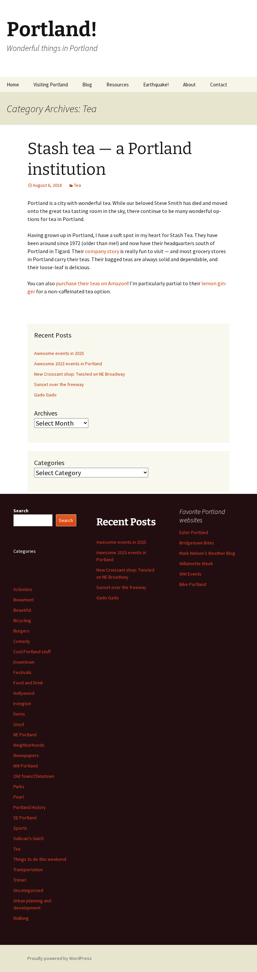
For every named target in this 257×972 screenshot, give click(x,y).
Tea (77, 185)
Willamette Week (196, 563)
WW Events (190, 574)
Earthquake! (156, 84)
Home (13, 84)
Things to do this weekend (39, 859)
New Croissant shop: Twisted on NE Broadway (79, 374)
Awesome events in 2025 (59, 353)
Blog (87, 84)
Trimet (19, 880)
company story (102, 251)
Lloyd (18, 724)
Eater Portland (193, 532)
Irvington (22, 703)
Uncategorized (28, 890)
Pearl (18, 797)
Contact (218, 84)
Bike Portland (192, 584)
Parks (18, 786)
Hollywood (23, 693)
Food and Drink (28, 683)
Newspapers (26, 755)
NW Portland (25, 766)
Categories (49, 462)
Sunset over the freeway (59, 384)
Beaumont (23, 600)
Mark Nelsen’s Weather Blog (207, 553)
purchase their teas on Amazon (91, 283)
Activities (22, 589)
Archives (45, 413)
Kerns (19, 714)
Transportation (28, 870)
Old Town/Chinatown (33, 776)
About (189, 84)
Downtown (23, 662)
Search (20, 511)
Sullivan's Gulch (28, 838)
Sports (20, 828)
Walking (21, 918)
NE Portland (24, 735)
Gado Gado (45, 395)
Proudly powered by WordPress (59, 958)
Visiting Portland (50, 84)
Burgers (21, 631)
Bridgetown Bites (196, 543)
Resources (117, 84)
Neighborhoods (29, 745)
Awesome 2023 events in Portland (68, 364)
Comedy (21, 641)
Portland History (29, 807)
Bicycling (22, 620)
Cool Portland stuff (32, 652)
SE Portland (24, 818)
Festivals (22, 672)
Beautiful (22, 610)
